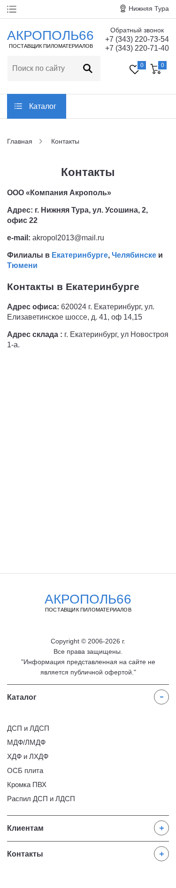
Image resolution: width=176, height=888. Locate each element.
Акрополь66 (88, 602)
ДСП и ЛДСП (28, 728)
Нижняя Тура (149, 8)
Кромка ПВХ (26, 784)
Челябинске (134, 255)
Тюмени (22, 265)
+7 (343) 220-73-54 (137, 39)
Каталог (42, 106)
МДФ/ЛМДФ (26, 742)
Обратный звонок (137, 30)
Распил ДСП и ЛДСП (41, 799)
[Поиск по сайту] (87, 68)
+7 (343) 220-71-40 (137, 48)
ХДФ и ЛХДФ (27, 756)
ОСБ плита (25, 770)
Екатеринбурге (80, 255)
